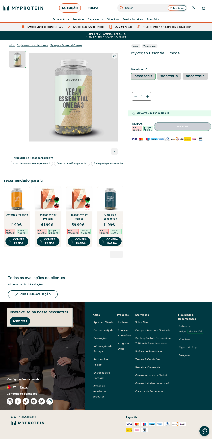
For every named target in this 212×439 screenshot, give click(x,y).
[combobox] (152, 8)
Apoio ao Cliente (103, 322)
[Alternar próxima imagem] (114, 151)
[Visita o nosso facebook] (18, 401)
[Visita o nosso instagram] (10, 401)
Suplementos (95, 19)
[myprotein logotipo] (23, 8)
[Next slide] (122, 223)
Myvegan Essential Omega (66, 45)
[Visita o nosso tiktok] (26, 401)
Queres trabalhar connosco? (152, 383)
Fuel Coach (178, 8)
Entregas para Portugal (101, 375)
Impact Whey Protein (47, 216)
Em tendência (61, 19)
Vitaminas (113, 19)
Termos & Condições (147, 359)
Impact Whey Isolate (79, 216)
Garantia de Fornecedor (149, 391)
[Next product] (119, 254)
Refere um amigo (190, 329)
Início (12, 45)
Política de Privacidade (148, 351)
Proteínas (78, 19)
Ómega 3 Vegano (17, 214)
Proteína (123, 322)
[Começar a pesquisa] (121, 8)
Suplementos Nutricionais (32, 45)
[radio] (143, 76)
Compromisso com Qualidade (152, 330)
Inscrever (20, 321)
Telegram (184, 355)
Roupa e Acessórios (124, 333)
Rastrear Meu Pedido (101, 362)
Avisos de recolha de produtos (99, 391)
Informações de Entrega (102, 349)
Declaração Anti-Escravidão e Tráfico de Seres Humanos (153, 341)
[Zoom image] (114, 56)
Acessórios (153, 19)
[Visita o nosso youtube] (33, 401)
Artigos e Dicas (123, 346)
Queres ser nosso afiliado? (151, 375)
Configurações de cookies (24, 379)
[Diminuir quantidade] (135, 96)
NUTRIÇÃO (70, 8)
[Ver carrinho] (204, 8)
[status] (141, 96)
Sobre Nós (141, 322)
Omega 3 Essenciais (110, 216)
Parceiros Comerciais (147, 367)
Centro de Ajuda (103, 330)
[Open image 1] (17, 59)
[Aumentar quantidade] (147, 96)
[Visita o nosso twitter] (41, 401)
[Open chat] (49, 401)
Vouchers (184, 339)
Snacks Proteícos (133, 19)
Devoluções (100, 338)
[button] (204, 431)
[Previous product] (113, 254)
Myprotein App (188, 347)
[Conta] (194, 8)
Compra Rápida (19, 241)
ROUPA (93, 8)
